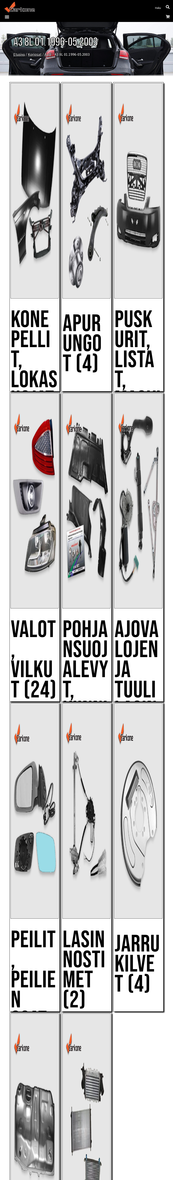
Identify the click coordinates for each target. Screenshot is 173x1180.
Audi (48, 54)
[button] (6, 16)
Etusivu (19, 54)
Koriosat (35, 54)
